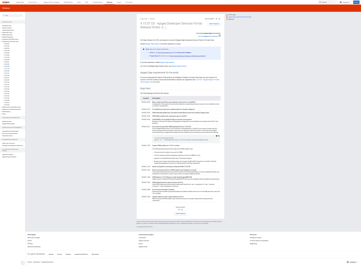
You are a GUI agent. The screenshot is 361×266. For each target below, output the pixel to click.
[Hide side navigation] (23, 262)
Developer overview (256, 237)
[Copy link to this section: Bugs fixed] (152, 88)
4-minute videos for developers (259, 240)
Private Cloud (32, 2)
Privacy (30, 262)
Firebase (68, 254)
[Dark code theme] (216, 136)
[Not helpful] (219, 18)
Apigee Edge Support (153, 44)
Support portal (143, 246)
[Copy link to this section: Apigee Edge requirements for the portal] (180, 73)
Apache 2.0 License (142, 223)
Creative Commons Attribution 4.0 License (187, 221)
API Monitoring (68, 2)
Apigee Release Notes (179, 66)
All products (95, 254)
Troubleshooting (97, 2)
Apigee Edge (20, 2)
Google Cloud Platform (81, 254)
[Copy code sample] (219, 136)
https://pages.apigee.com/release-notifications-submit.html (188, 56)
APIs (86, 2)
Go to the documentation (208, 36)
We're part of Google (34, 237)
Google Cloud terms (47, 262)
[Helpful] (216, 18)
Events (30, 240)
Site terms (37, 262)
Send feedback (214, 24)
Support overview (144, 240)
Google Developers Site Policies (167, 223)
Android (51, 254)
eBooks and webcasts (34, 246)
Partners (30, 243)
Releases (109, 2)
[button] (12, 32)
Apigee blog (253, 243)
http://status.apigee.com (164, 52)
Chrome (59, 254)
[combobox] (327, 2)
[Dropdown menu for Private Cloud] (38, 2)
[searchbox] (12, 15)
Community (129, 2)
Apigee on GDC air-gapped (51, 2)
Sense (79, 2)
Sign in (356, 2)
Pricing (119, 2)
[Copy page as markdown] (162, 27)
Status (141, 243)
